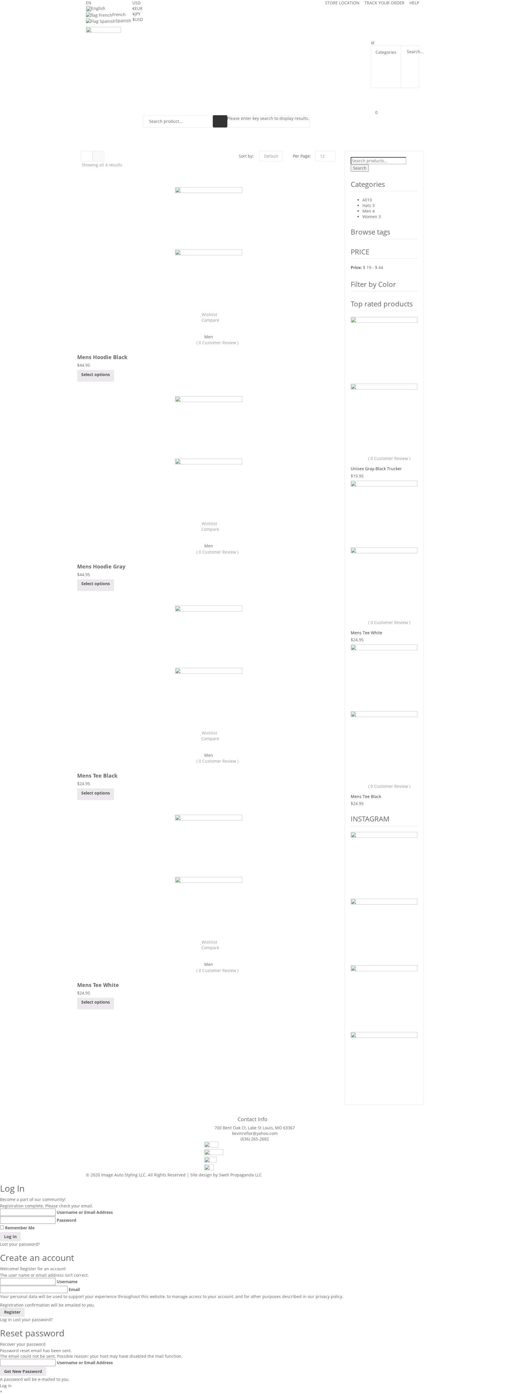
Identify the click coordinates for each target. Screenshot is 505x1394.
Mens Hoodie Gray (101, 566)
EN (88, 3)
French (119, 14)
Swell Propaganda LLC (240, 1175)
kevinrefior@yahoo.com (255, 1133)
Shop (298, 39)
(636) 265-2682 (255, 1139)
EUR (137, 8)
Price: (356, 267)
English (98, 8)
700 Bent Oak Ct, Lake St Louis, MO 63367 (255, 1128)
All (364, 200)
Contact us (159, 51)
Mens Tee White (98, 984)
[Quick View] (208, 325)
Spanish (123, 20)
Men (208, 337)
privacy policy (329, 1296)
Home (153, 39)
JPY (136, 14)
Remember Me (19, 1228)
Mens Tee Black (97, 775)
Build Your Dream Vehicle (222, 39)
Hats (366, 205)
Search (359, 168)
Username (67, 1281)
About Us (177, 39)
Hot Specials (272, 39)
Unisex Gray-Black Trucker (376, 468)
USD (136, 3)
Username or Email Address (85, 1212)
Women (369, 216)
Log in (6, 1319)
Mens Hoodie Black (102, 357)
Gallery (320, 39)
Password (66, 1220)
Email (74, 1289)
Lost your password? (20, 1244)
